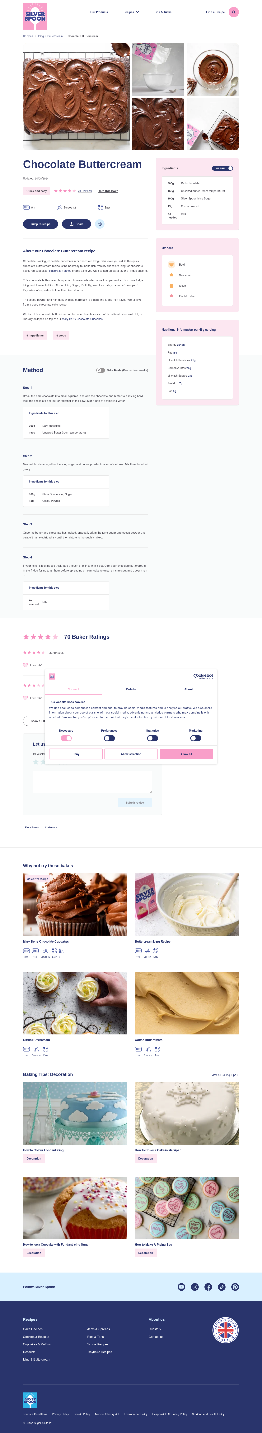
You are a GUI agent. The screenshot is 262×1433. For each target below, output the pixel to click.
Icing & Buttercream (36, 1359)
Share (79, 224)
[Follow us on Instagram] (195, 1287)
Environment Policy (135, 1414)
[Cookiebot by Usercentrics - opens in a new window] (196, 676)
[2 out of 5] (43, 762)
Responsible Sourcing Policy (169, 1414)
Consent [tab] (73, 689)
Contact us (156, 1337)
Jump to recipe (40, 224)
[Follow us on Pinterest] (235, 1287)
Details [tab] (131, 689)
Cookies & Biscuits (36, 1337)
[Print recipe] (100, 223)
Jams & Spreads (98, 1329)
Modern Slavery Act (107, 1414)
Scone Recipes (97, 1344)
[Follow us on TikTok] (222, 1287)
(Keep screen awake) (127, 370)
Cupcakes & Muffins (37, 1344)
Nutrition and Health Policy (208, 1414)
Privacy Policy (60, 1414)
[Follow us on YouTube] (181, 1287)
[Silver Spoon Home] (35, 16)
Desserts (29, 1352)
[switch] (109, 738)
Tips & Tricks (162, 12)
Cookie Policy (82, 1414)
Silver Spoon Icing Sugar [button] (196, 198)
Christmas (51, 827)
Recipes (129, 12)
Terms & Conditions (35, 1414)
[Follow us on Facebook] (208, 1287)
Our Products (99, 12)
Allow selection (131, 754)
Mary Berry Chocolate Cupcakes (82, 319)
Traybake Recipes (99, 1352)
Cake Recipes (33, 1329)
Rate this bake (108, 191)
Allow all (186, 754)
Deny (76, 754)
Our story (155, 1329)
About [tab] (188, 689)
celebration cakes (60, 270)
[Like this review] (25, 665)
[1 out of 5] (36, 762)
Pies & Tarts (95, 1337)
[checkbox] (222, 168)
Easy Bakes (32, 827)
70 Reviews (85, 191)
